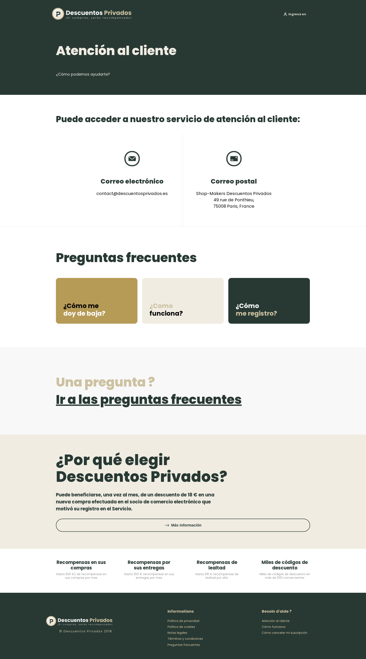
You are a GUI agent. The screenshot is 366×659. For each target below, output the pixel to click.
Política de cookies (181, 627)
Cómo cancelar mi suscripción (284, 633)
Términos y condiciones (185, 639)
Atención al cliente (276, 621)
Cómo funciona (273, 627)
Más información (186, 525)
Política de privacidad (183, 621)
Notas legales (177, 633)
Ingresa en (297, 14)
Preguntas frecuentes (184, 645)
